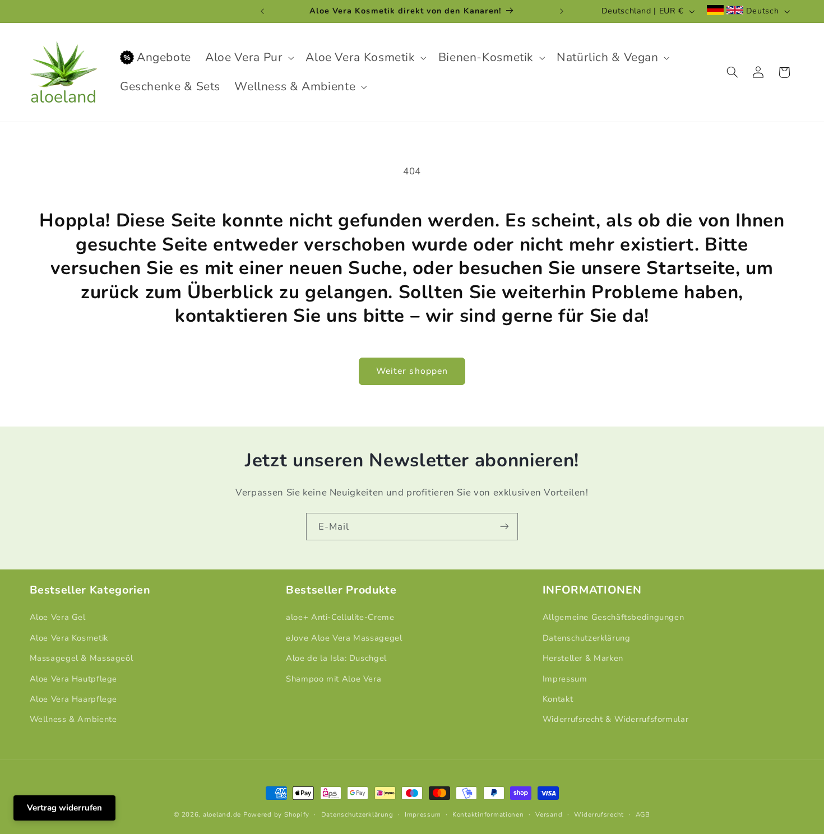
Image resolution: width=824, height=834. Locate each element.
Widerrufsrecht (599, 814)
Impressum (565, 678)
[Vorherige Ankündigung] (262, 11)
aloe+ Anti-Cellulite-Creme (340, 617)
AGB (643, 814)
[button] (248, 57)
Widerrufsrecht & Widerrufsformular (615, 719)
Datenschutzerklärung (587, 637)
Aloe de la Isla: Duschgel (336, 658)
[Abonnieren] (504, 526)
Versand (548, 814)
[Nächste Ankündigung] (561, 11)
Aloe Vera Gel (58, 617)
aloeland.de (222, 814)
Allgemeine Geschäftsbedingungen (613, 617)
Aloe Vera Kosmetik (69, 637)
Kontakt (558, 699)
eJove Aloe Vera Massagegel (344, 637)
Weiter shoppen (412, 371)
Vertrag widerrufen (64, 807)
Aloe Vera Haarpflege (74, 699)
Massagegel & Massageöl (81, 658)
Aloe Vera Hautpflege (74, 678)
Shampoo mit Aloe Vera (333, 678)
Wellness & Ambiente (73, 719)
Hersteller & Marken (583, 658)
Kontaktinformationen (488, 814)
